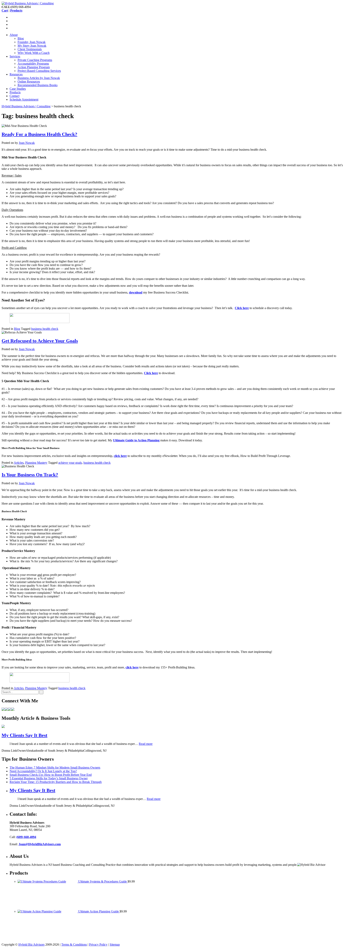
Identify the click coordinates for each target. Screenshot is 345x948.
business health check (44, 328)
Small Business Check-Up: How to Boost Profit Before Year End (51, 774)
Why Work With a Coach (34, 52)
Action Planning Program (34, 67)
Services (15, 56)
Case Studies (18, 88)
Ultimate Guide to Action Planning (136, 440)
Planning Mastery (36, 462)
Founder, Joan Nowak (32, 42)
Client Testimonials (30, 49)
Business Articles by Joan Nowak (39, 78)
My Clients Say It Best (24, 735)
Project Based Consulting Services (39, 70)
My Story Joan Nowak (32, 45)
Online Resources (29, 81)
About (14, 35)
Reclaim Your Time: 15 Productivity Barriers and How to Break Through (56, 782)
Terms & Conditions (74, 944)
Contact (14, 96)
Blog (21, 38)
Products (15, 92)
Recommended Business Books (38, 85)
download (135, 292)
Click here (242, 308)
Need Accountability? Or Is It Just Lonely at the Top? (43, 771)
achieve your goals (70, 462)
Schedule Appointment (24, 99)
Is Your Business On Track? (30, 474)
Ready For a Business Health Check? (39, 134)
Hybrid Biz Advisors (31, 944)
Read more (146, 743)
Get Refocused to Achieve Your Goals (40, 340)
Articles (19, 462)
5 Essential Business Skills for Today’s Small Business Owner (49, 778)
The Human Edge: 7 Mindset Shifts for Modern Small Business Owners (55, 767)
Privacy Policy (98, 944)
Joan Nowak (27, 142)
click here (132, 667)
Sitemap (115, 944)
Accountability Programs (33, 63)
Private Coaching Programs (35, 60)
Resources (16, 74)
